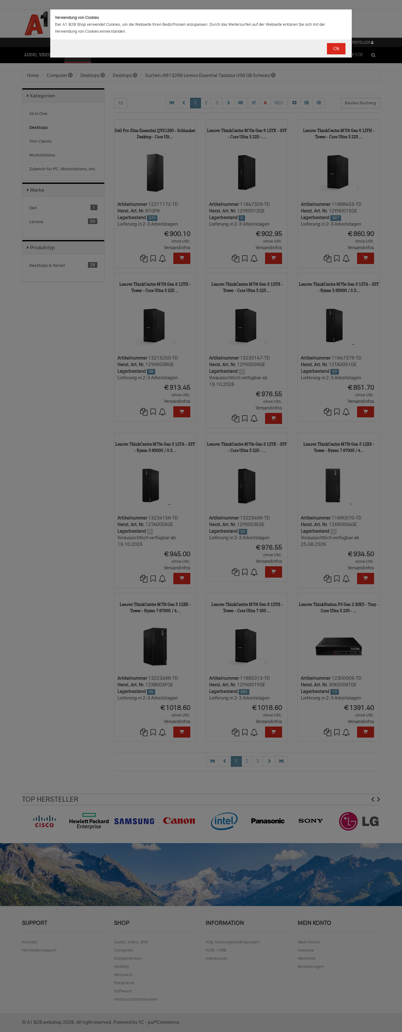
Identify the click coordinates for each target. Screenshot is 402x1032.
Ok (336, 48)
